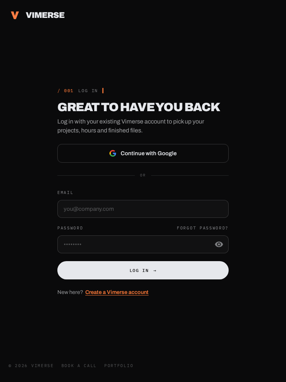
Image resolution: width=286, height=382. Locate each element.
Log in (143, 270)
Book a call (79, 365)
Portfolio (118, 365)
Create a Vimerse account (117, 292)
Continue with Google (149, 153)
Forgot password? (203, 228)
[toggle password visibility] (219, 244)
